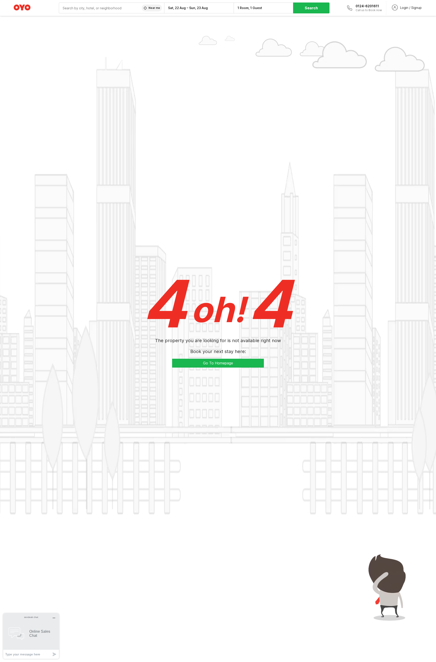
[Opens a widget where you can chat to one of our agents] (31, 636)
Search (311, 8)
